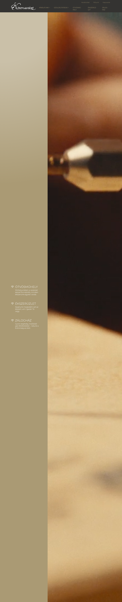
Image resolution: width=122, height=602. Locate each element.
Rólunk (96, 2)
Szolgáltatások (61, 7)
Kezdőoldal (85, 2)
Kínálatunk (44, 7)
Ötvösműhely (77, 9)
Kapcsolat (106, 2)
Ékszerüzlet (92, 9)
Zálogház (105, 9)
